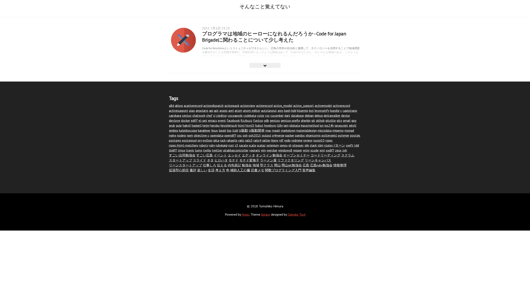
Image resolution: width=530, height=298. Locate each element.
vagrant (254, 150)
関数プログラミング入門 (283, 170)
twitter (217, 150)
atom (238, 110)
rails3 (249, 140)
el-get (203, 120)
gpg (353, 120)
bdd (293, 110)
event (222, 120)
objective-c (201, 135)
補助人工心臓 (240, 170)
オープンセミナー (296, 155)
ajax (192, 110)
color (260, 115)
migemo (338, 130)
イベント (220, 155)
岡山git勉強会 (292, 165)
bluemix (302, 110)
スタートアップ (180, 160)
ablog (179, 105)
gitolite (330, 120)
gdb (266, 120)
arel (231, 110)
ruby (212, 145)
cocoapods (235, 115)
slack (313, 145)
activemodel (323, 105)
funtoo (258, 120)
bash (287, 110)
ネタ (210, 160)
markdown (288, 130)
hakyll (187, 125)
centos (187, 115)
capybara (175, 115)
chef (209, 115)
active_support (303, 105)
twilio (207, 150)
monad (349, 130)
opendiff (230, 135)
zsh (344, 150)
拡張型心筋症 (179, 170)
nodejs (181, 135)
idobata (294, 125)
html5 (250, 125)
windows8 (285, 150)
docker (185, 120)
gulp (179, 125)
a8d (171, 105)
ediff (194, 120)
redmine (297, 140)
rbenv (274, 140)
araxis (223, 110)
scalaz (261, 145)
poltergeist (329, 135)
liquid (222, 130)
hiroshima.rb (228, 125)
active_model (282, 105)
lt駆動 (243, 130)
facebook (233, 120)
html (241, 125)
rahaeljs (231, 140)
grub (172, 125)
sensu (284, 145)
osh (245, 135)
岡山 (277, 165)
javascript (341, 125)
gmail (347, 120)
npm (190, 135)
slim (320, 145)
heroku (215, 125)
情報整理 (340, 165)
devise (345, 115)
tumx (198, 150)
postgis (355, 135)
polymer (343, 135)
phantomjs (313, 135)
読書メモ (257, 170)
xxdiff (330, 150)
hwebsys (270, 125)
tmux (181, 150)
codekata (249, 115)
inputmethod (310, 125)
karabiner (204, 130)
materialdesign (306, 130)
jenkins (173, 130)
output (266, 135)
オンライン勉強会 (269, 155)
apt (216, 110)
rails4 (257, 140)
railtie (266, 140)
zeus (338, 150)
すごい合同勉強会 (182, 155)
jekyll (352, 125)
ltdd (235, 130)
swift (349, 145)
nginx (172, 135)
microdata (325, 130)
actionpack (231, 105)
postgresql (189, 140)
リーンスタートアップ (185, 165)
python (207, 140)
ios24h (329, 125)
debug (318, 115)
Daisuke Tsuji (296, 214)
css (267, 115)
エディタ (248, 155)
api (211, 110)
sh (290, 145)
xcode (314, 150)
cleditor (221, 115)
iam (286, 125)
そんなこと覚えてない (265, 6)
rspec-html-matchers (183, 145)
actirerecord (264, 105)
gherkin (306, 120)
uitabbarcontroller (235, 150)
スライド (199, 160)
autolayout (269, 110)
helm (206, 125)
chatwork (198, 115)
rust (231, 145)
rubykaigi (222, 145)
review (307, 140)
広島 (306, 165)
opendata (216, 135)
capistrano (350, 110)
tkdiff (173, 150)
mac (268, 130)
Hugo (245, 214)
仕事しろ (209, 165)
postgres (175, 140)
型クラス (266, 165)
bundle (335, 110)
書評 (193, 170)
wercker (272, 150)
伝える (222, 165)
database (297, 115)
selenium (272, 145)
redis (287, 140)
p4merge (278, 135)
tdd (356, 145)
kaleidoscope (188, 130)
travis (190, 150)
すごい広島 (204, 155)
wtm (306, 150)
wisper (297, 150)
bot (311, 110)
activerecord (341, 105)
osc (239, 135)
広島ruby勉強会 (321, 165)
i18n (280, 125)
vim (263, 150)
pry (200, 140)
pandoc (300, 135)
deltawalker (332, 115)
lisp (229, 130)
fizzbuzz (246, 120)
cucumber (277, 115)
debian (309, 115)
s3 (236, 145)
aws (280, 110)
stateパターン (334, 145)
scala (252, 145)
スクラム (347, 155)
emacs (212, 120)
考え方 (220, 170)
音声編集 (309, 170)
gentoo (275, 120)
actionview (247, 105)
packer (289, 135)
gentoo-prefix (290, 120)
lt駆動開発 (257, 130)
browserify (322, 110)
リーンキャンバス (318, 160)
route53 (319, 140)
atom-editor (251, 110)
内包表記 (234, 165)
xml (322, 150)
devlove (174, 120)
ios (322, 125)
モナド (233, 160)
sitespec (298, 145)
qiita (216, 140)
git (313, 120)
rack (223, 140)
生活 (211, 170)
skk (307, 145)
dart (287, 115)
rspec (329, 140)
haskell (197, 125)
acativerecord (193, 105)
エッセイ (234, 155)
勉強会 (247, 165)
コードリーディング (325, 155)
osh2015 (254, 135)
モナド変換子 (249, 160)
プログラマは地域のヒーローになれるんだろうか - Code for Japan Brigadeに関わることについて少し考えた (274, 36)
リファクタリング (290, 160)
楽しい (202, 170)
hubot (259, 125)
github (320, 120)
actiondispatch (213, 105)
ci (214, 115)
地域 (256, 165)
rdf (281, 140)
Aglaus (265, 214)
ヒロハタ (221, 160)
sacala (243, 145)
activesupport (178, 110)
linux (214, 130)
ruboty (203, 145)
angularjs (202, 110)
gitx (339, 120)
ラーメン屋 (268, 160)
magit (276, 130)
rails (241, 140)
